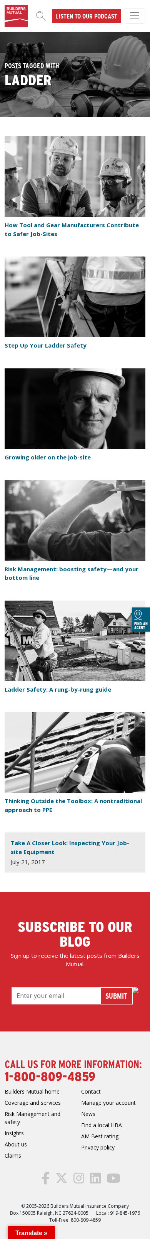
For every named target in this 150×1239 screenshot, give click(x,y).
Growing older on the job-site (48, 457)
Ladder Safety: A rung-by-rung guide (58, 689)
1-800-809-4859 (50, 1075)
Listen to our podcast (86, 16)
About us (16, 1144)
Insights (14, 1133)
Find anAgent (141, 625)
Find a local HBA (101, 1125)
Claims (13, 1155)
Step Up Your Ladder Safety (46, 345)
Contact (91, 1091)
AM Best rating (99, 1136)
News (88, 1113)
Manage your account (108, 1102)
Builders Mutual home (32, 1091)
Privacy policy (98, 1147)
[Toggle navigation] (134, 16)
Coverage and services (33, 1102)
